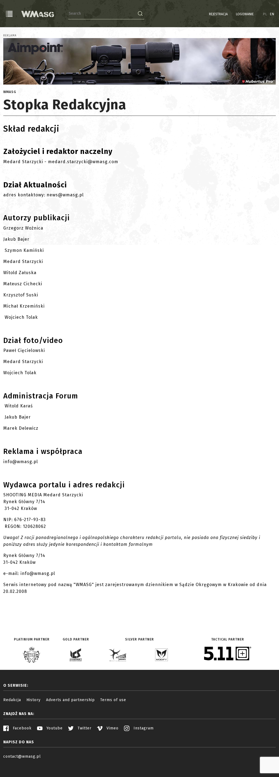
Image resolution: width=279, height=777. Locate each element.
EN (272, 14)
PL (265, 14)
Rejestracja (218, 14)
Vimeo (112, 728)
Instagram (143, 728)
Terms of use (113, 700)
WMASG (9, 92)
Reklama (10, 35)
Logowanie (245, 14)
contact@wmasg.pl (22, 756)
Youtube (54, 728)
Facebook (21, 728)
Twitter (84, 728)
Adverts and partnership (70, 700)
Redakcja (12, 700)
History (33, 700)
